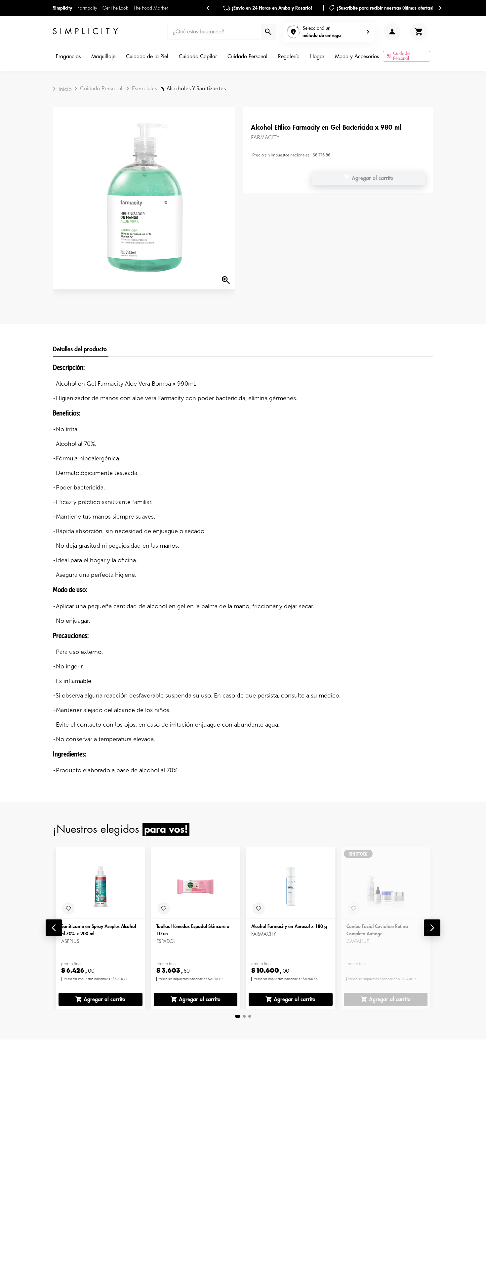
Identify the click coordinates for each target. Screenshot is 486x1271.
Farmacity (87, 8)
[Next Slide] (440, 8)
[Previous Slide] (208, 8)
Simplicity (62, 8)
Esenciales (144, 88)
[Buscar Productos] (267, 31)
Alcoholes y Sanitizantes (196, 88)
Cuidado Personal (101, 88)
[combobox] (221, 32)
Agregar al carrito (104, 999)
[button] (54, 927)
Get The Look (115, 8)
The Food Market (151, 8)
